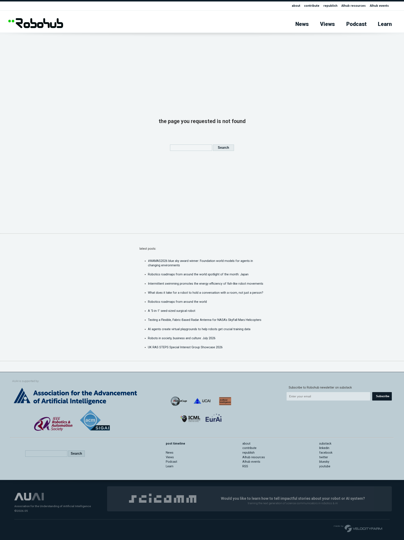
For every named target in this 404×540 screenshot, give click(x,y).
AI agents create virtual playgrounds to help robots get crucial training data (199, 329)
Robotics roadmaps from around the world (177, 302)
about (296, 6)
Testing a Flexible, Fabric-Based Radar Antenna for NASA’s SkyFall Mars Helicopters (204, 320)
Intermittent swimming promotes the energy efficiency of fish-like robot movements (205, 283)
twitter (323, 457)
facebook (325, 452)
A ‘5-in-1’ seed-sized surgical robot (171, 311)
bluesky (324, 462)
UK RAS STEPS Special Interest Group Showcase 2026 (185, 347)
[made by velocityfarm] (358, 528)
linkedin (324, 448)
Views (327, 24)
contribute (311, 6)
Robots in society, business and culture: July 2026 (181, 338)
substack (325, 443)
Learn (385, 24)
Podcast (356, 24)
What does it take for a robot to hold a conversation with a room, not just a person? (205, 293)
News (302, 24)
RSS (245, 466)
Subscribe (382, 396)
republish (330, 6)
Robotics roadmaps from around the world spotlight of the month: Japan (198, 274)
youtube (324, 466)
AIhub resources (353, 6)
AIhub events (379, 6)
